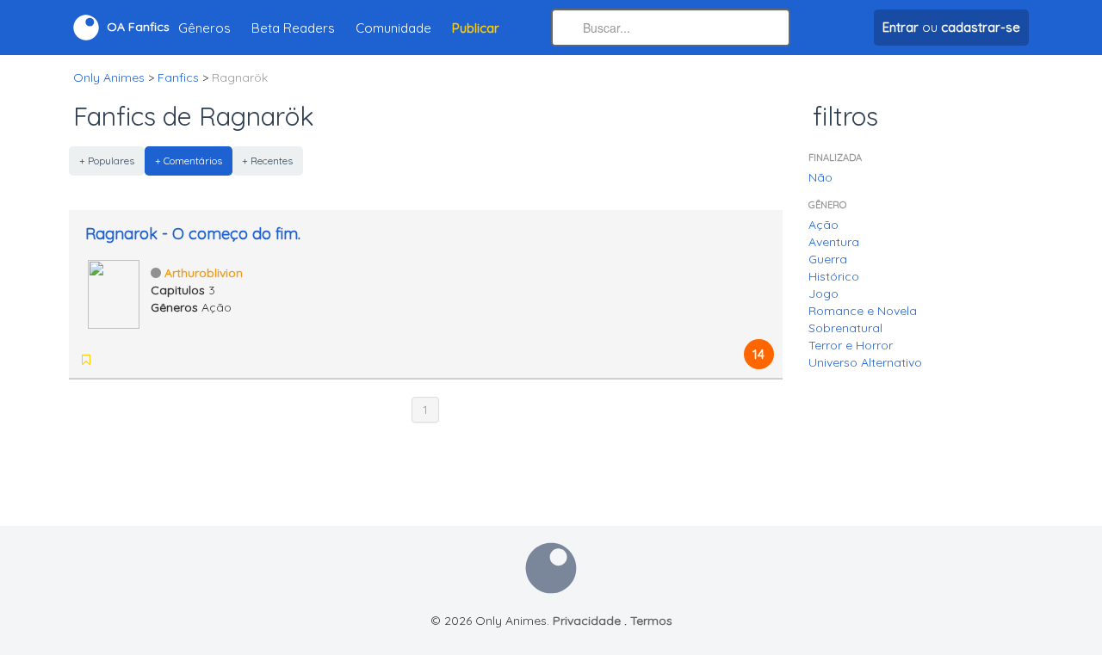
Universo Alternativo (865, 362)
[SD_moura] (110, 360)
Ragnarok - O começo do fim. (192, 234)
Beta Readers (293, 28)
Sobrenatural (845, 328)
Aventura (833, 242)
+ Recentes (267, 160)
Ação (823, 224)
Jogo (823, 293)
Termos (651, 620)
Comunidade (393, 28)
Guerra (827, 259)
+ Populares (106, 160)
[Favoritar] (86, 360)
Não (820, 177)
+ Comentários (188, 160)
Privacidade (587, 620)
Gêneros (204, 28)
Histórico (833, 276)
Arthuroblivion (203, 273)
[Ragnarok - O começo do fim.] (113, 292)
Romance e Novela (862, 310)
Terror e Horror (850, 345)
